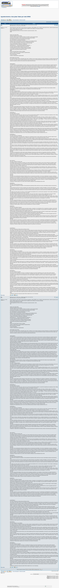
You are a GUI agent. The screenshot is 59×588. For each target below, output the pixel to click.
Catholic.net (10, 586)
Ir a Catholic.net (4, 7)
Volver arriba (3, 295)
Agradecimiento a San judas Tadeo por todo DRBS (16, 16)
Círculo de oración (22, 571)
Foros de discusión (16, 571)
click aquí (38, 6)
